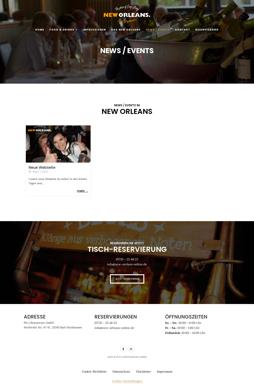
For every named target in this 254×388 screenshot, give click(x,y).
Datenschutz (121, 371)
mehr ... (82, 191)
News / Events (158, 29)
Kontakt (182, 29)
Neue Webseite (42, 167)
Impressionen (94, 29)
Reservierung (207, 29)
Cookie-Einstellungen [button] (127, 381)
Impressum (164, 371)
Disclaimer (143, 371)
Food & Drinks (61, 29)
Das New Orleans (126, 29)
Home (39, 29)
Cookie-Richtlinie (94, 371)
